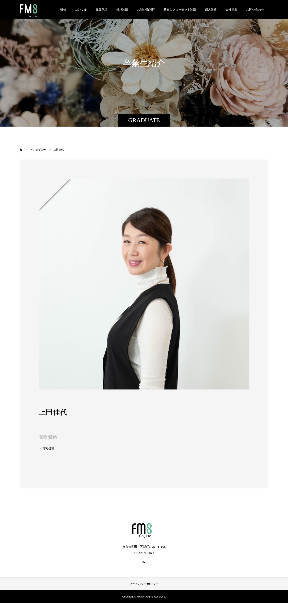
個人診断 (211, 9)
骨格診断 (122, 9)
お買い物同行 (146, 9)
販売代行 (102, 9)
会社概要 (231, 9)
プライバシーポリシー (144, 583)
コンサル (81, 9)
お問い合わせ (255, 9)
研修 (63, 9)
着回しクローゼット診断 (180, 9)
